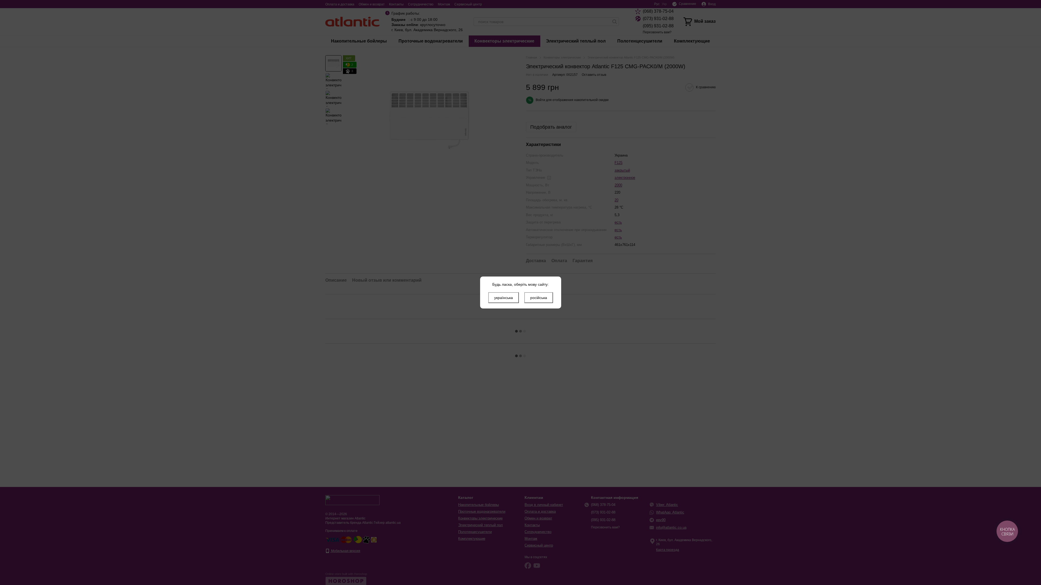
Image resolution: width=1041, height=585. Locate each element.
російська (538, 297)
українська (503, 297)
